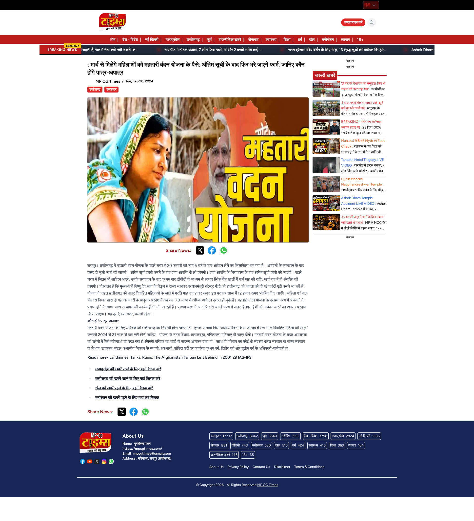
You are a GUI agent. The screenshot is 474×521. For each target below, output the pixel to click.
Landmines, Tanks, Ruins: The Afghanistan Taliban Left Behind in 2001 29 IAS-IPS (180, 357)
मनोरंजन (328, 39)
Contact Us (261, 467)
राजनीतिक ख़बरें (230, 39)
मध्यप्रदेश (172, 39)
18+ (360, 39)
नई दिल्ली (151, 39)
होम (112, 39)
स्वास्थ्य (271, 39)
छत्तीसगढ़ (193, 39)
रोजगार (253, 39)
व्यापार (345, 39)
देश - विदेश (130, 39)
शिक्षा (287, 39)
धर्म (300, 39)
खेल (312, 39)
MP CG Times (267, 485)
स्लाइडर (111, 89)
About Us (216, 467)
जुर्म (209, 39)
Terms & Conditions (309, 467)
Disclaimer (282, 467)
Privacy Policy (238, 467)
